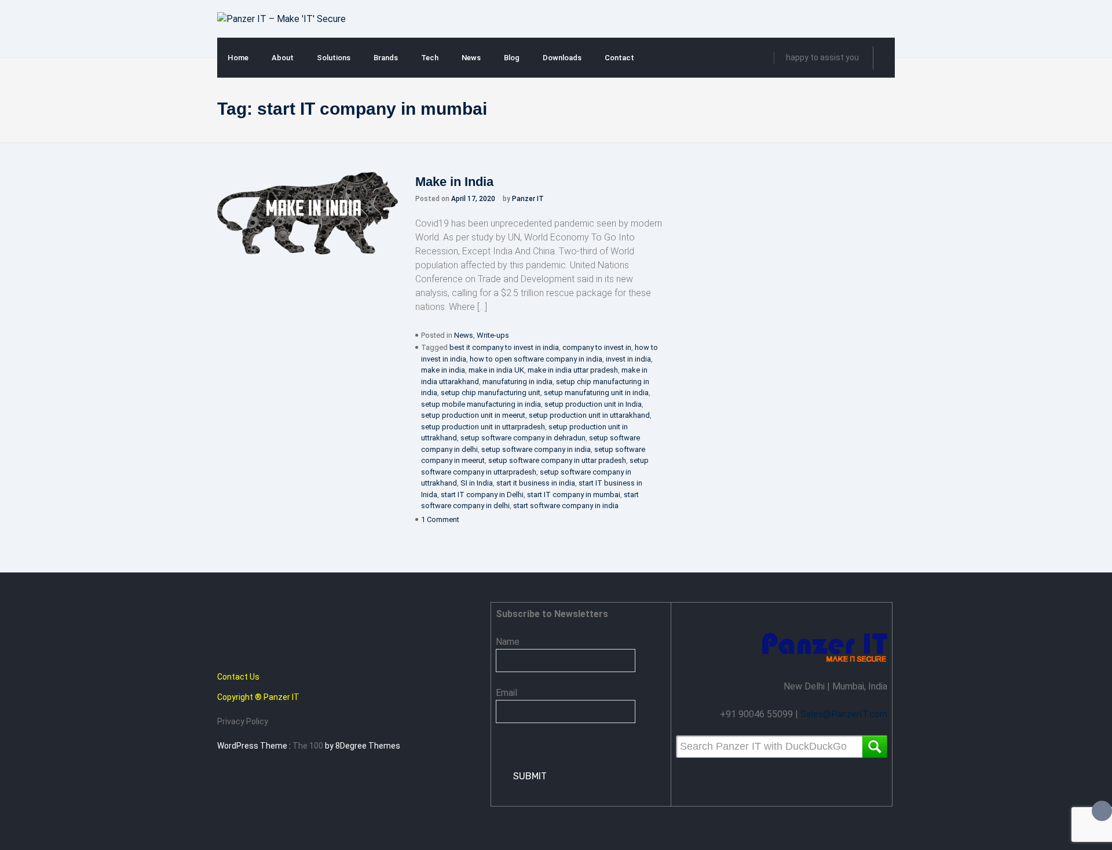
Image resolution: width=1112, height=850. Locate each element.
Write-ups (493, 335)
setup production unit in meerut (473, 415)
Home (238, 57)
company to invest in (596, 347)
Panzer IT (528, 199)
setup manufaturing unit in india (596, 392)
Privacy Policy (242, 721)
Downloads (562, 57)
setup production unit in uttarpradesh (483, 426)
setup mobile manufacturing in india (481, 404)
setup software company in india (536, 449)
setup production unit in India (593, 404)
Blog (512, 57)
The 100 (308, 745)
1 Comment (440, 519)
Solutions (333, 57)
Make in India (454, 181)
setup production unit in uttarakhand (589, 415)
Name (508, 641)
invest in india (628, 359)
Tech (429, 57)
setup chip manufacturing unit (490, 392)
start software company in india (566, 505)
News (471, 57)
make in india (443, 370)
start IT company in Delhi (482, 494)
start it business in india (535, 483)
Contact (619, 57)
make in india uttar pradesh (573, 370)
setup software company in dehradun (523, 437)
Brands (386, 57)
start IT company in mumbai (573, 494)
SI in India (476, 483)
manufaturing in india (517, 381)
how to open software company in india (536, 359)
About (283, 57)
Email (506, 692)
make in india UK (496, 370)
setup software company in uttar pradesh (557, 460)
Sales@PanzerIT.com (843, 714)
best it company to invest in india (504, 347)
